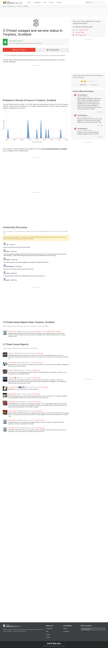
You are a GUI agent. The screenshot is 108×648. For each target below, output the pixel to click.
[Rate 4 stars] (91, 81)
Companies (37, 2)
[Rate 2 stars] (85, 81)
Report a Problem (20, 50)
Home (29, 2)
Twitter (65, 628)
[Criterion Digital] (54, 643)
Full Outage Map (54, 50)
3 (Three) (18, 6)
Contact (59, 2)
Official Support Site (80, 35)
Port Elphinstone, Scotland (53, 331)
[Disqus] (36, 261)
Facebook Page (79, 32)
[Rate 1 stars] (82, 81)
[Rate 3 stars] (88, 81)
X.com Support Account (81, 30)
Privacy (51, 2)
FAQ (44, 2)
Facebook (66, 631)
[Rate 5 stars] (94, 81)
